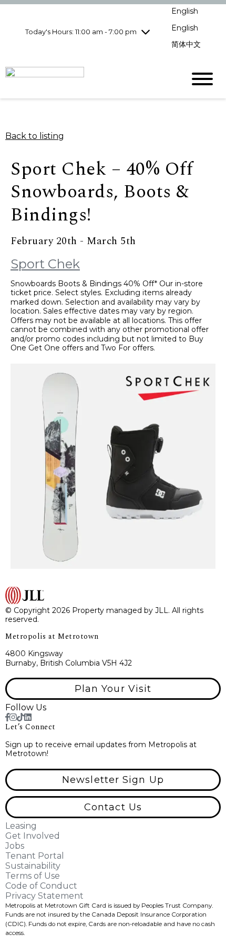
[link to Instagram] (13, 717)
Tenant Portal (34, 856)
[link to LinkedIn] (28, 717)
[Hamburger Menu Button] (202, 79)
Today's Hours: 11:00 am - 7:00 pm (81, 31)
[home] (86, 79)
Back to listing (34, 136)
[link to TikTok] (20, 717)
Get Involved (32, 836)
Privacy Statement (44, 896)
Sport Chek (45, 264)
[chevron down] (145, 31)
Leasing (21, 826)
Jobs (14, 846)
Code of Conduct (41, 886)
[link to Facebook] (7, 717)
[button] (113, 689)
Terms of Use (32, 876)
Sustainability (32, 866)
